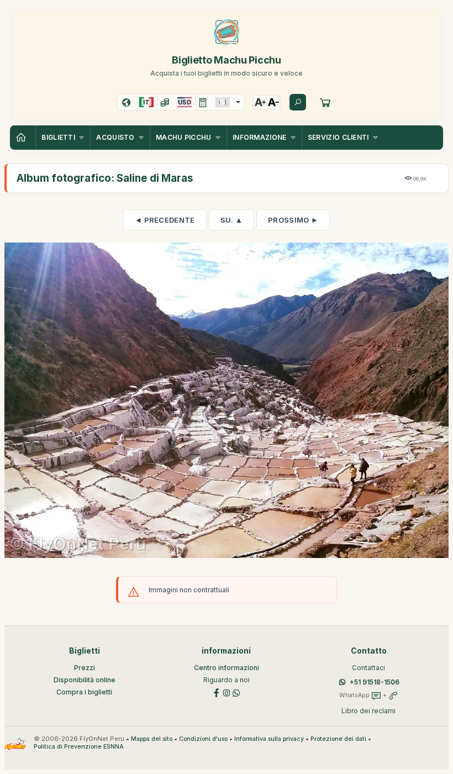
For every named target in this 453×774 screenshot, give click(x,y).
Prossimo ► (293, 219)
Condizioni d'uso (203, 739)
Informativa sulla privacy (269, 739)
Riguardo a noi (226, 680)
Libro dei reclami (368, 711)
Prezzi (84, 668)
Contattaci (368, 668)
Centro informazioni (226, 668)
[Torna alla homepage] (22, 137)
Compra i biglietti (84, 692)
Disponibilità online (84, 680)
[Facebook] (217, 692)
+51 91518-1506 (374, 682)
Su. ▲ (231, 219)
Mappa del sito (151, 739)
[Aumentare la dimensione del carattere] (260, 102)
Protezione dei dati (338, 739)
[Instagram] (226, 692)
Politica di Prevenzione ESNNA (79, 746)
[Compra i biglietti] (325, 102)
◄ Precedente (165, 219)
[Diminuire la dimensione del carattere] (273, 102)
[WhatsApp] (236, 692)
